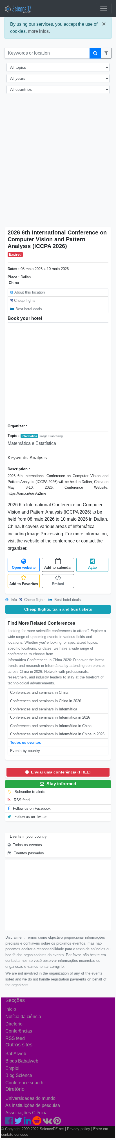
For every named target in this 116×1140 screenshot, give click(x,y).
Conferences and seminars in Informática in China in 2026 (57, 734)
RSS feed (21, 800)
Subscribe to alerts (29, 792)
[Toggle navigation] (103, 8)
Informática (29, 436)
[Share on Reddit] (36, 1122)
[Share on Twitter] (18, 1122)
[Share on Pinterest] (57, 1122)
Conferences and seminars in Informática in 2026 (50, 717)
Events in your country (28, 836)
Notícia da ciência (23, 1016)
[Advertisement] (58, 164)
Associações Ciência (26, 1112)
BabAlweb (15, 1053)
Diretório (14, 1024)
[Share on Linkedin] (27, 1122)
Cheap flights (24, 300)
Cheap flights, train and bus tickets (58, 609)
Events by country (25, 751)
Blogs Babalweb (21, 1061)
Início (10, 1009)
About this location (29, 292)
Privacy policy (78, 1129)
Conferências (18, 1031)
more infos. (39, 31)
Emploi (12, 1068)
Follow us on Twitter (30, 816)
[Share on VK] (47, 1122)
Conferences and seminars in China (39, 692)
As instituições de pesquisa (32, 1105)
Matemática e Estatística (32, 443)
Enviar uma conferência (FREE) (60, 772)
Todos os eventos (25, 742)
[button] (106, 53)
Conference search (24, 1082)
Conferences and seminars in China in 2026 (45, 701)
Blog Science (18, 1075)
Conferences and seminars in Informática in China (51, 726)
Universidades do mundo (30, 1098)
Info (13, 600)
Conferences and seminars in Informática (43, 709)
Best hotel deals (28, 309)
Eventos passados (29, 853)
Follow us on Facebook (31, 808)
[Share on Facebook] (9, 1122)
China (14, 283)
